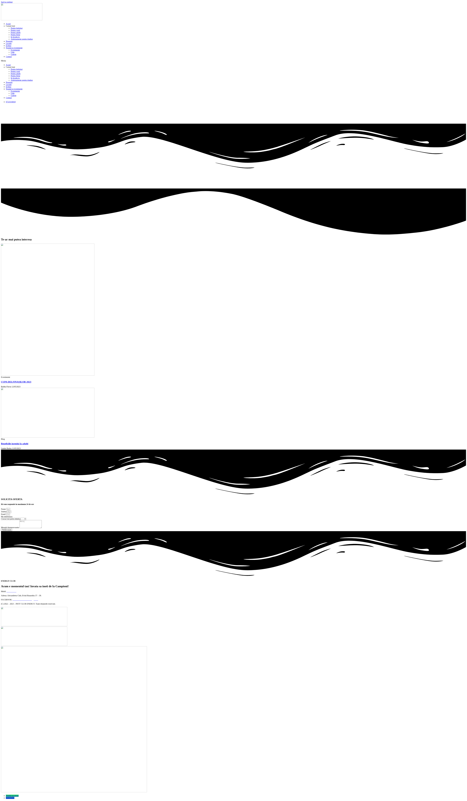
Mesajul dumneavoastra (10, 527)
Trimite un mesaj (12, 796)
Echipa (8, 46)
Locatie (9, 43)
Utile (12, 52)
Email (3, 514)
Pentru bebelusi (16, 28)
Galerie (13, 54)
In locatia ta (15, 37)
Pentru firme (15, 35)
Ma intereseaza (6, 517)
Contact (9, 57)
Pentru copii (15, 30)
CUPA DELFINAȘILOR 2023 (16, 382)
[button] (233, 61)
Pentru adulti (15, 32)
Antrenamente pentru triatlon (22, 39)
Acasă (8, 24)
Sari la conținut (7, 2)
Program (9, 41)
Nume (3, 509)
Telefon (4, 512)
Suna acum (10, 798)
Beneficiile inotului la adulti (14, 443)
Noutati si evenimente (14, 48)
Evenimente (15, 50)
